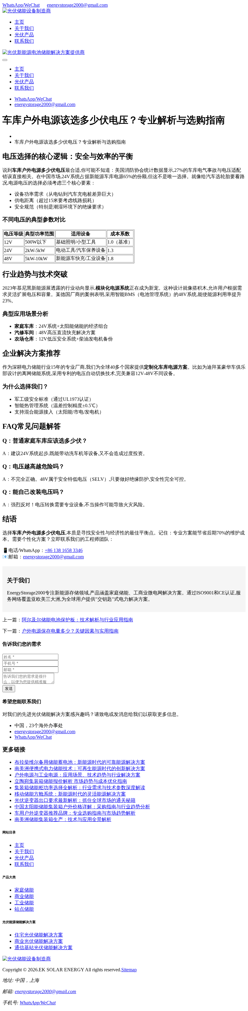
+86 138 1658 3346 (64, 550)
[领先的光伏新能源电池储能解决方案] (43, 52)
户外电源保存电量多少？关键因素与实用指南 (70, 631)
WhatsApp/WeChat (21, 5)
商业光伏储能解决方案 (39, 941)
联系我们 (24, 41)
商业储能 (24, 896)
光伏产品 (24, 34)
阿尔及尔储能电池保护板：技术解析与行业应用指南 (77, 619)
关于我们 (24, 28)
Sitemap (129, 969)
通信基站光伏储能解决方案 (44, 947)
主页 (19, 22)
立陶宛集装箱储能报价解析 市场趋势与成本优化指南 (71, 781)
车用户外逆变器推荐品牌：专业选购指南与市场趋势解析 (75, 813)
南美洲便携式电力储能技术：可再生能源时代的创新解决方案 (80, 768)
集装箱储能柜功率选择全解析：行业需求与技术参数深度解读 (80, 787)
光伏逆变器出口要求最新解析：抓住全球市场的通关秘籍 (75, 800)
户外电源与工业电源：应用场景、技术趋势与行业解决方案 (77, 774)
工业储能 (24, 902)
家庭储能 (24, 890)
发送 (9, 688)
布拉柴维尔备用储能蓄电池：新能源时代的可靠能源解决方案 (80, 762)
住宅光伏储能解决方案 (39, 934)
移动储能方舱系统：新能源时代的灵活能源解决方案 (70, 793)
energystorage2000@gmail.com (77, 5)
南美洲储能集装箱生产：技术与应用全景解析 (63, 819)
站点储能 (24, 909)
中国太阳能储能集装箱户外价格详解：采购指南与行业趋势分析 (82, 806)
